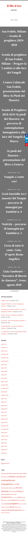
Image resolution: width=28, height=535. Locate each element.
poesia (7, 504)
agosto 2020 (4, 364)
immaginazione (6, 497)
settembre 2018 (4, 436)
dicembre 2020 (4, 354)
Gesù (18, 491)
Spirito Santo (18, 507)
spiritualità (4, 510)
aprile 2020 (3, 374)
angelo (21, 473)
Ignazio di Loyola (11, 494)
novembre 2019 (5, 388)
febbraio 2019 (4, 419)
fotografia (14, 491)
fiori (10, 491)
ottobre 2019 (4, 391)
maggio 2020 (4, 371)
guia (19, 172)
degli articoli (5, 463)
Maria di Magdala (8, 500)
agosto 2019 (4, 398)
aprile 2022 (3, 344)
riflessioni (21, 503)
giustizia (3, 494)
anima (25, 473)
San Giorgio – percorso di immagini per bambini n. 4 (13, 320)
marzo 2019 (4, 415)
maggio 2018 (4, 449)
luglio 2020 (3, 368)
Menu (15, 10)
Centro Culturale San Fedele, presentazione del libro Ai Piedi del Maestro (14, 91)
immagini (13, 497)
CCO (14, 526)
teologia (2, 512)
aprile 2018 (3, 453)
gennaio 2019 (4, 422)
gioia (22, 491)
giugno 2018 (4, 446)
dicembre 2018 (4, 425)
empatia (14, 488)
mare (24, 497)
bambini (6, 476)
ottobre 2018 (4, 432)
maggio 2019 (4, 408)
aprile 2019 (3, 412)
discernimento (5, 488)
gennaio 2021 (4, 351)
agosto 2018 (4, 439)
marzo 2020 (4, 378)
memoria (14, 500)
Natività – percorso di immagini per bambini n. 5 (14, 228)
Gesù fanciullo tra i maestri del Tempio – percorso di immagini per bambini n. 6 (14, 202)
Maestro (20, 497)
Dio (18, 484)
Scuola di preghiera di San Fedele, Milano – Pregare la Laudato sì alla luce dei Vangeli (14, 63)
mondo (23, 500)
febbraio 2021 (4, 347)
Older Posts (14, 291)
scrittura (7, 507)
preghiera (14, 503)
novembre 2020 (5, 357)
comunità (11, 476)
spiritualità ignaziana (14, 510)
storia (23, 510)
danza (15, 484)
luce (17, 497)
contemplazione (20, 477)
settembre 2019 (4, 395)
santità (3, 507)
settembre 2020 (4, 361)
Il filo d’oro (14, 6)
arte (2, 476)
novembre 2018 (5, 429)
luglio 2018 (3, 443)
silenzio (12, 507)
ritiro (25, 504)
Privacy (19, 523)
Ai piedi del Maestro (7, 473)
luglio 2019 (3, 402)
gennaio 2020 (4, 381)
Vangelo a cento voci (6, 300)
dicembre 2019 (4, 385)
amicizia (16, 473)
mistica (19, 500)
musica (3, 504)
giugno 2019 (4, 405)
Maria (2, 500)
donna (10, 488)
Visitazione (7, 512)
